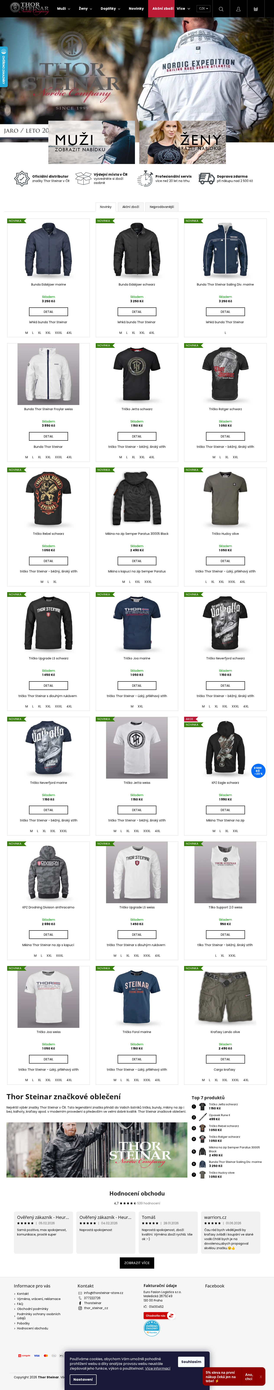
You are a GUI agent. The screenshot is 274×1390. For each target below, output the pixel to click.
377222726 (92, 1298)
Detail (48, 312)
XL (39, 333)
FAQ (20, 1304)
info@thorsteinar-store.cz (103, 1293)
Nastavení (83, 1379)
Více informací (157, 1368)
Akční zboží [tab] (130, 207)
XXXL (58, 333)
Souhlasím (191, 1361)
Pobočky (23, 1323)
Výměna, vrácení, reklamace (39, 1299)
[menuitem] (64, 8)
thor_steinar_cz (96, 1308)
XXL (48, 333)
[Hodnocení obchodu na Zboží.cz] (160, 1315)
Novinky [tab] (106, 207)
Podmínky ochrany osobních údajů (38, 1316)
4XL (69, 333)
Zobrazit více (137, 1262)
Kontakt (23, 1294)
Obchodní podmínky (32, 1309)
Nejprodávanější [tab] (162, 207)
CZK (202, 8)
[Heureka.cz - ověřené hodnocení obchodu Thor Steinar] (152, 1328)
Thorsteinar (92, 1303)
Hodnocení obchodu (137, 1193)
